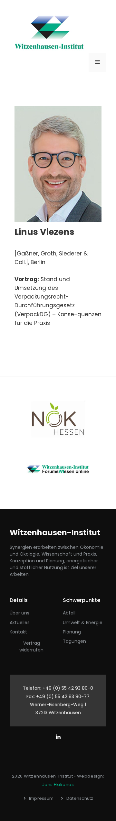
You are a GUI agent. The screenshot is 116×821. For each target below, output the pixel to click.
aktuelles (20, 622)
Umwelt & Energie (82, 622)
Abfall (69, 613)
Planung (72, 632)
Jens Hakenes (58, 784)
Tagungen (74, 641)
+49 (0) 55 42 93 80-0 (68, 688)
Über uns (19, 613)
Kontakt (18, 632)
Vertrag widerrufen (31, 646)
